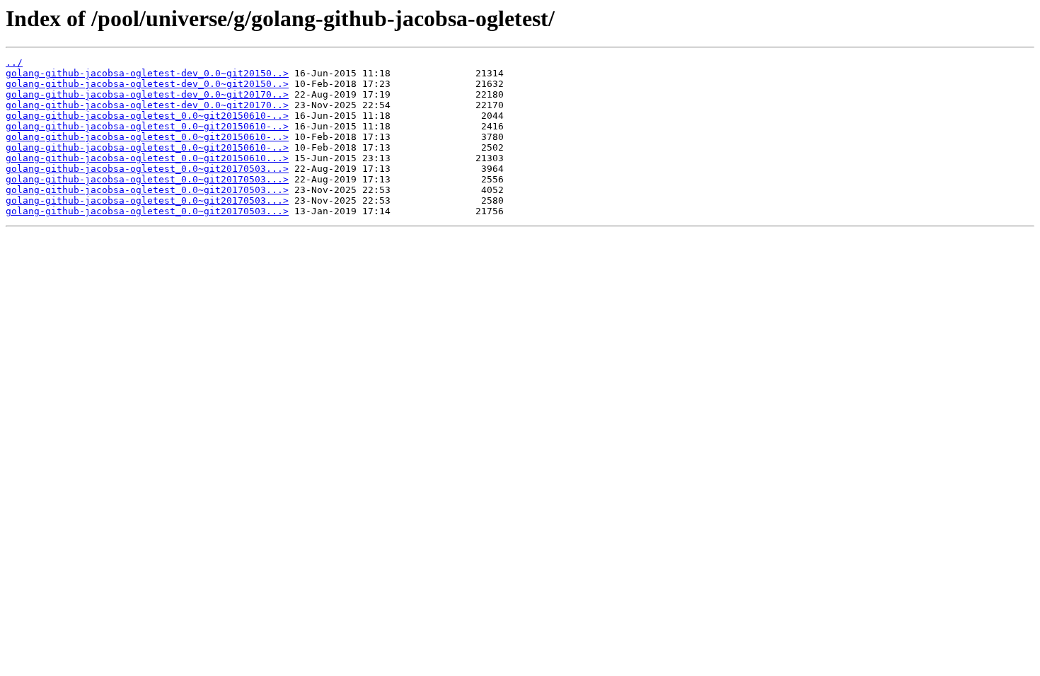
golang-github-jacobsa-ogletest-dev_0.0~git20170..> (147, 94)
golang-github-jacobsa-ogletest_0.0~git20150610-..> (147, 115)
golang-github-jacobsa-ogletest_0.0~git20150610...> (147, 158)
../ (14, 62)
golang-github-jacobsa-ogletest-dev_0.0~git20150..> (147, 73)
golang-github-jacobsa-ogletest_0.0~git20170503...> (147, 168)
